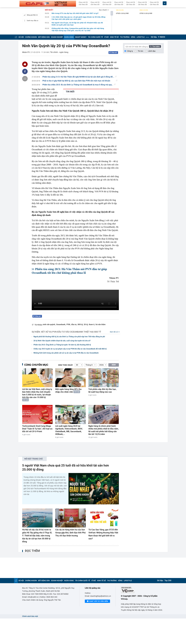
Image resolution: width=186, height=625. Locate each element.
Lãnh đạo (151, 51)
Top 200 (167, 580)
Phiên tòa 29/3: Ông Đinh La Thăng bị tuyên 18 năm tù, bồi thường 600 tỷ (62, 345)
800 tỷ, (80, 325)
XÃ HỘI (21, 37)
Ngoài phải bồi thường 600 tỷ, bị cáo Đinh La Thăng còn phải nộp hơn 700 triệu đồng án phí (69, 337)
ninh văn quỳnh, (49, 325)
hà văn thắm (101, 325)
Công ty (130, 51)
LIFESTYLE (141, 37)
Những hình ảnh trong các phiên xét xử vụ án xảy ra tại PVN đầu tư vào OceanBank (66, 353)
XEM (114, 365)
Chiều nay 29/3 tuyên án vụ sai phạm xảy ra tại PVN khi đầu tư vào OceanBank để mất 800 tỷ (70, 349)
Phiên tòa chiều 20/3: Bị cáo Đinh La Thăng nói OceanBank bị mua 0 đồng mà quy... (77, 85)
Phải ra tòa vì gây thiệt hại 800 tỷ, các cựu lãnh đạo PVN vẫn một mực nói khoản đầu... (76, 81)
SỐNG (133, 37)
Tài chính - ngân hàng (59, 52)
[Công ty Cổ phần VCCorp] (142, 590)
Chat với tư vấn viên (98, 601)
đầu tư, (74, 325)
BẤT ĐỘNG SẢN (44, 37)
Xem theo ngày (65, 365)
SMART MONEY (80, 37)
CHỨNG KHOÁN (31, 37)
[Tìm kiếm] (155, 46)
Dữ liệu (154, 37)
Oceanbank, (61, 325)
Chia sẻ (114, 53)
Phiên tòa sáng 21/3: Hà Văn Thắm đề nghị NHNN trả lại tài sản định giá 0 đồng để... (78, 77)
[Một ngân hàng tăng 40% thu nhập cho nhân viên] (70, 377)
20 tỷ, (86, 325)
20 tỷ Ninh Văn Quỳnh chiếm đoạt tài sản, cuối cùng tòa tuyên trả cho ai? (62, 341)
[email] (25, 78)
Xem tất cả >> (115, 332)
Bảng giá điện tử (32, 15)
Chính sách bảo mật (30, 616)
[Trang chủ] (16, 37)
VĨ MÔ (106, 37)
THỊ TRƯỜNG (124, 37)
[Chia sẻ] (25, 71)
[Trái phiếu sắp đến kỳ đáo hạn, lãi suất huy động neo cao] (103, 377)
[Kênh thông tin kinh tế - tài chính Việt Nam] (47, 4)
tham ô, (92, 325)
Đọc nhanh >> (104, 10)
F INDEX (161, 37)
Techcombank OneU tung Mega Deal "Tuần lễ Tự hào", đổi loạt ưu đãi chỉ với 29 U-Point (37, 429)
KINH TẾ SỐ (114, 37)
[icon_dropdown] (165, 3)
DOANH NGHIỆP (57, 37)
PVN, (68, 325)
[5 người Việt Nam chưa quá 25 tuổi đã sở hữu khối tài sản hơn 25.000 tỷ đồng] (93, 488)
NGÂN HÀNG (69, 37)
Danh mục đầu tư (32, 20)
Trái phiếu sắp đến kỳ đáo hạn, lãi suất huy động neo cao (102, 390)
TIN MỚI (70, 91)
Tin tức (140, 51)
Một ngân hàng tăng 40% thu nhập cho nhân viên (68, 390)
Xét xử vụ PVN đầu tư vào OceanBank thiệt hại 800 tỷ (71, 331)
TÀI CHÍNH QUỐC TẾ (95, 37)
